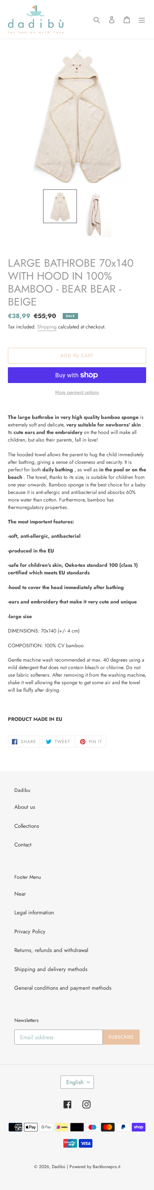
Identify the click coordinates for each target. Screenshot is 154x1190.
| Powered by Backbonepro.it (93, 1166)
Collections (26, 826)
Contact (23, 845)
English (74, 1082)
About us (24, 807)
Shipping (47, 326)
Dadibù (58, 1166)
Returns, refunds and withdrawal (51, 950)
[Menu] (141, 19)
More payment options (77, 392)
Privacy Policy (29, 931)
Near (20, 894)
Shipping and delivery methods (50, 969)
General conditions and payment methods (62, 988)
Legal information (34, 912)
